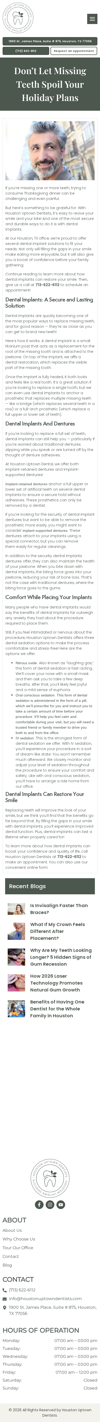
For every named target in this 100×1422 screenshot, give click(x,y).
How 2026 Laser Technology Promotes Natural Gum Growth (56, 983)
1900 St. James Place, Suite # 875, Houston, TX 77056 (50, 41)
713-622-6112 (47, 284)
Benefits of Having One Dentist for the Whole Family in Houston (57, 1009)
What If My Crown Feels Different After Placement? (57, 931)
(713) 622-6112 (25, 51)
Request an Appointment (74, 51)
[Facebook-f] (39, 1204)
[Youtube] (60, 1204)
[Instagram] (50, 1204)
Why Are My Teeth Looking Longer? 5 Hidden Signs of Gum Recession (61, 957)
